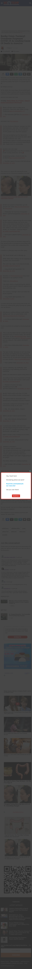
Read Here (16, 496)
